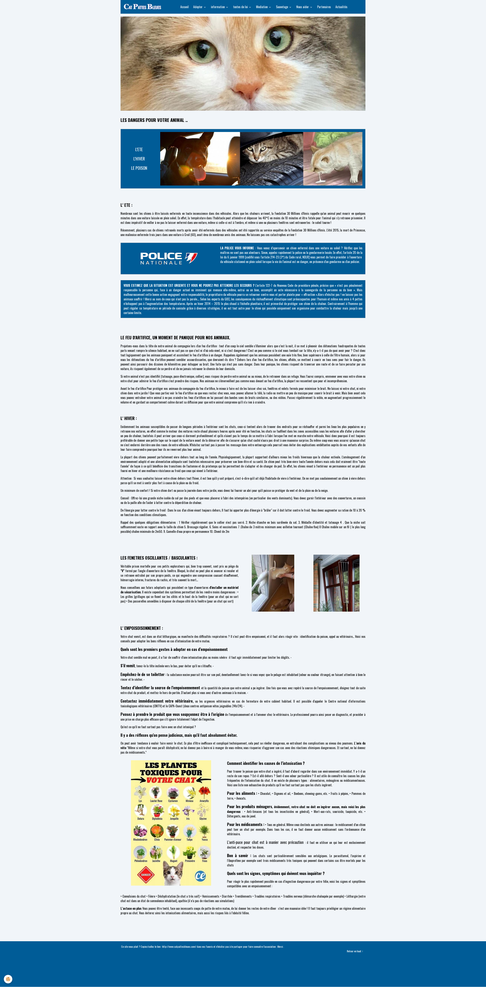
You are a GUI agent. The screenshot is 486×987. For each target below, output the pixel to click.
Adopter (198, 7)
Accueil (184, 7)
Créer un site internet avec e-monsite (243, 965)
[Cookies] (8, 979)
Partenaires (324, 7)
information (218, 7)
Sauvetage (282, 7)
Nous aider (303, 7)
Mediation (262, 7)
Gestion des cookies (243, 981)
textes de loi (241, 7)
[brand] (144, 6)
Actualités (341, 7)
